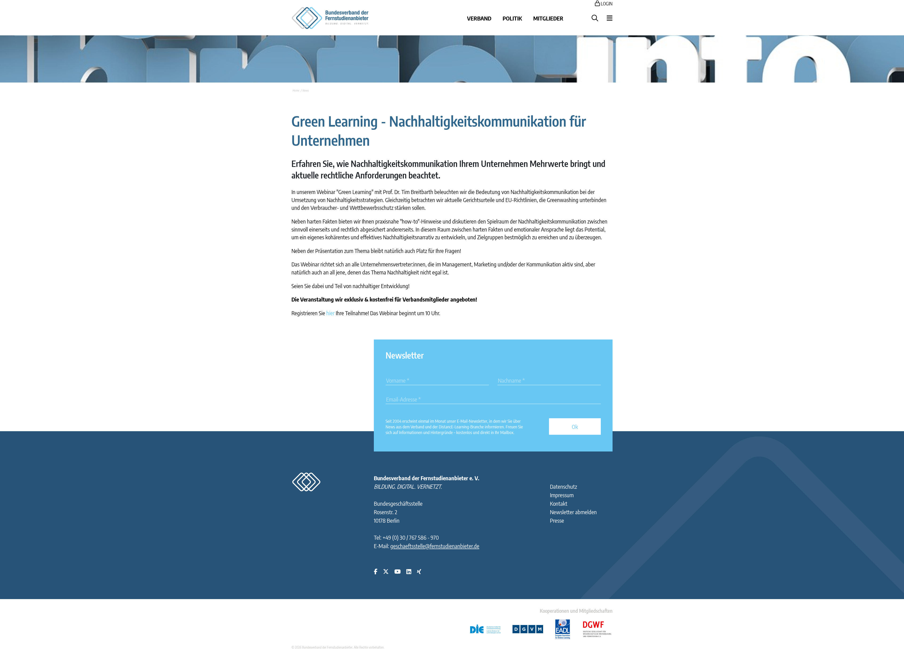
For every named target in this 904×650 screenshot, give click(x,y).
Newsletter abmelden (573, 511)
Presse (557, 520)
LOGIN (606, 3)
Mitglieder (548, 18)
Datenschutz (563, 486)
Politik (512, 18)
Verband (479, 18)
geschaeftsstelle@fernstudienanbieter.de (434, 545)
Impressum (562, 494)
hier (330, 312)
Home (295, 90)
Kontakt (558, 503)
